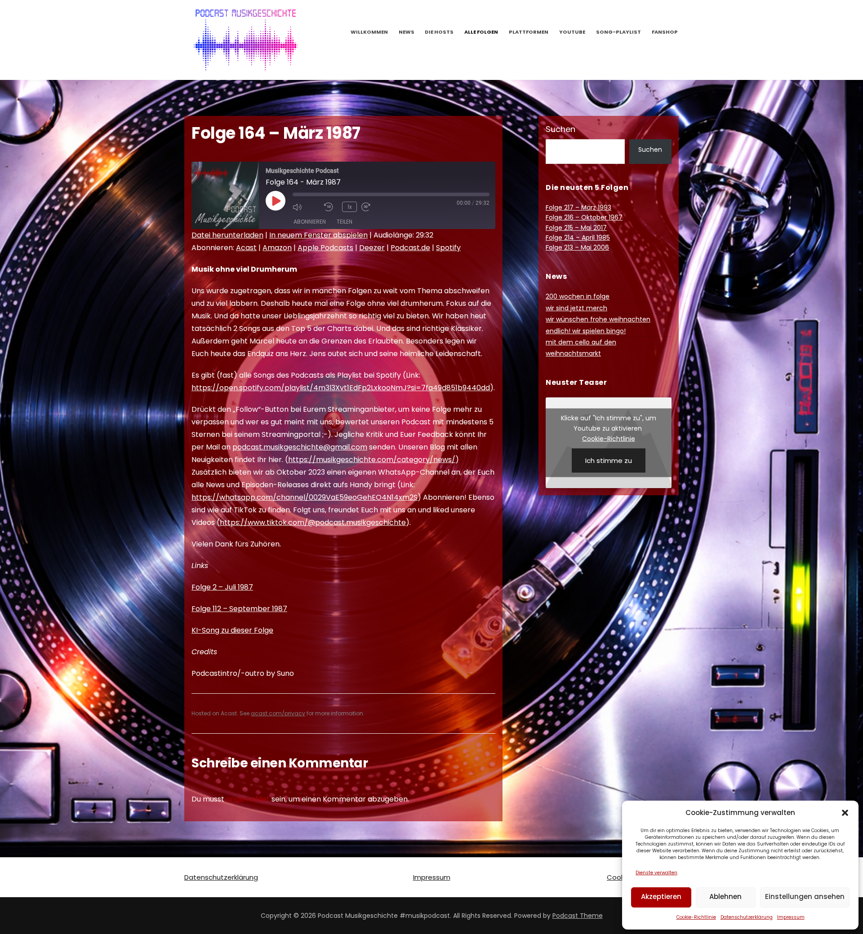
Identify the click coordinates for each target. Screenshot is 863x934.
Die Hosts (439, 31)
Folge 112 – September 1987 (239, 609)
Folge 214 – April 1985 (578, 237)
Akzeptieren (661, 896)
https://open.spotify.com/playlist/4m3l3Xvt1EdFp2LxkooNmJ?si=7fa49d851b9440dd (340, 388)
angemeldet (248, 799)
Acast (246, 247)
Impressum (791, 917)
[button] (845, 812)
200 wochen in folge (577, 296)
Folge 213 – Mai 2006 (577, 247)
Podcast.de (410, 247)
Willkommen (369, 31)
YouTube (572, 31)
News (406, 31)
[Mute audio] (306, 207)
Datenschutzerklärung (747, 917)
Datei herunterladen (227, 235)
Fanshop (665, 31)
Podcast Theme (577, 915)
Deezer (372, 247)
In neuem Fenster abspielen (318, 235)
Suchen (560, 129)
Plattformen (528, 31)
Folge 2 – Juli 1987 (222, 587)
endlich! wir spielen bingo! (586, 330)
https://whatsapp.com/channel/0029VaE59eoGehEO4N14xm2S (304, 497)
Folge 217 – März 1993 (578, 207)
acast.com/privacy (278, 713)
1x (349, 207)
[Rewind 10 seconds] (331, 207)
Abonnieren (310, 221)
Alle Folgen (481, 31)
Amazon (277, 247)
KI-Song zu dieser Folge (232, 630)
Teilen (344, 221)
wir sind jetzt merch (576, 308)
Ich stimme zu (608, 460)
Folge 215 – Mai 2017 (576, 227)
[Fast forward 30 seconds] (374, 207)
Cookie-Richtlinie (696, 917)
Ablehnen (725, 896)
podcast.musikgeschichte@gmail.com (299, 447)
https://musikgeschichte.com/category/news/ (371, 459)
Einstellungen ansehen (805, 896)
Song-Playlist (618, 31)
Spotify (448, 247)
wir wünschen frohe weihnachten (598, 319)
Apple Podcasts (325, 247)
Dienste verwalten (656, 872)
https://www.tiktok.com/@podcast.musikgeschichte (313, 522)
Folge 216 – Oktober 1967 (584, 217)
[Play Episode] (275, 201)
